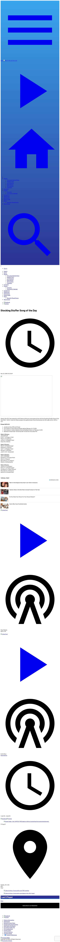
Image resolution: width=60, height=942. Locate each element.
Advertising (7, 198)
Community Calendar (12, 193)
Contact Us (7, 195)
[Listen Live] (30, 539)
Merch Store (7, 204)
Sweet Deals (7, 199)
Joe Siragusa (10, 183)
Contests (6, 189)
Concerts (9, 192)
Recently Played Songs (13, 202)
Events (6, 190)
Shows (5, 178)
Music (5, 201)
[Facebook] (7, 302)
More (2, 901)
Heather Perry (10, 181)
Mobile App (7, 196)
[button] (30, 484)
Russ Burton (10, 184)
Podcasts (9, 187)
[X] (6, 303)
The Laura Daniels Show (13, 180)
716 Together (10, 186)
